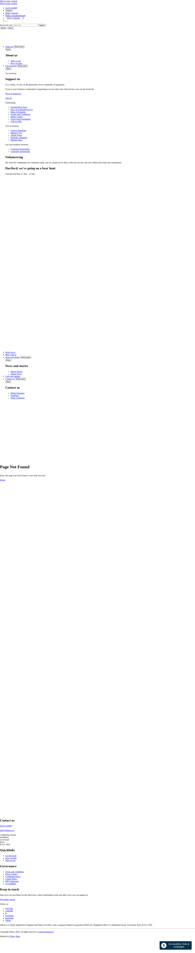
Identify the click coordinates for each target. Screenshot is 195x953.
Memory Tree (16, 133)
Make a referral (11, 13)
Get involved (11, 66)
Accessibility (10, 884)
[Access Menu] (6, 21)
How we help (16, 63)
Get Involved (10, 856)
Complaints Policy (13, 876)
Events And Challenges (20, 114)
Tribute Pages (16, 135)
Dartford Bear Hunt (19, 107)
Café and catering (12, 376)
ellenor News (16, 374)
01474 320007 (11, 8)
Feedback (15, 395)
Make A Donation (18, 112)
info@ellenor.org (7, 830)
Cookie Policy (11, 879)
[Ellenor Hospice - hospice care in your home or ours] (6, 42)
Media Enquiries (17, 393)
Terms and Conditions (14, 872)
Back (8, 50)
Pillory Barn (15, 936)
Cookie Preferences (45, 932)
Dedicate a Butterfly (19, 138)
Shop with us (10, 355)
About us (9, 46)
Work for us (10, 352)
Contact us (10, 379)
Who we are (16, 61)
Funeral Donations (18, 130)
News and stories (12, 357)
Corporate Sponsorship (20, 151)
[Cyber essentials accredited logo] (40, 682)
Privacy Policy (11, 874)
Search (9, 11)
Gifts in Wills (16, 121)
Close (10, 28)
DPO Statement (11, 881)
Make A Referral (18, 398)
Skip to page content (8, 1)
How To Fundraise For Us (22, 109)
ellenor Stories (17, 371)
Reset (3, 28)
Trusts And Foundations (21, 119)
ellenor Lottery (17, 117)
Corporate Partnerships (20, 149)
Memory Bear (16, 140)
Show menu (19, 47)
